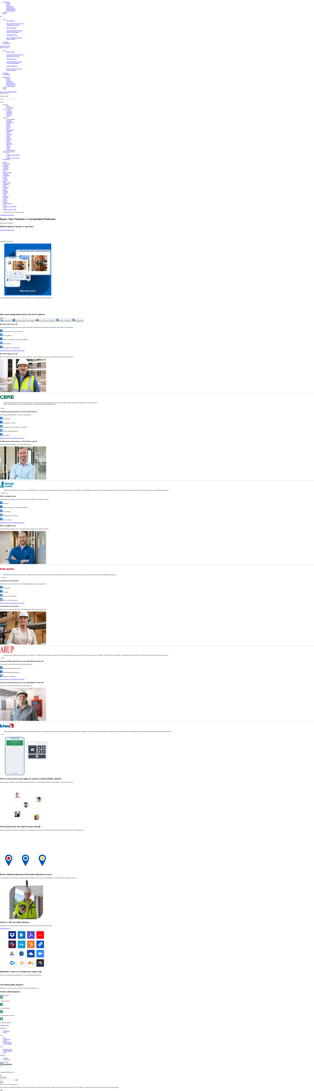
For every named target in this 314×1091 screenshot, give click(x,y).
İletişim (8, 3)
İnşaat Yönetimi (15, 23)
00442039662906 (12, 92)
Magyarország (10, 129)
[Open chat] (1, 1082)
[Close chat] (5, 1077)
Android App (6, 1059)
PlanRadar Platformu (14, 37)
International (6, 159)
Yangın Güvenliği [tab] (79, 321)
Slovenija (9, 144)
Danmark (9, 121)
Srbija (8, 141)
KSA (8, 153)
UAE (8, 156)
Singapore (9, 115)
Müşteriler (6, 42)
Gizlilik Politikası (7, 1051)
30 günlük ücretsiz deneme (7, 215)
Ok (1, 1090)
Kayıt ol (2, 46)
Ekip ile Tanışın (11, 8)
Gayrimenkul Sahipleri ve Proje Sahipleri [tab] (24, 321)
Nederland (9, 131)
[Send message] (16, 1080)
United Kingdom (11, 150)
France (8, 125)
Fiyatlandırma (6, 43)
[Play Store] (6, 238)
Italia (8, 128)
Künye (5, 1052)
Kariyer (8, 5)
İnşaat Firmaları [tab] (7, 321)
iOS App (5, 1058)
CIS (8, 116)
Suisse (8, 146)
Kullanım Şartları (7, 1049)
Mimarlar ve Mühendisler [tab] (65, 321)
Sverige (8, 147)
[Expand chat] (1, 1077)
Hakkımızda (6, 2)
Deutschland (10, 122)
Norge (8, 132)
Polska (8, 137)
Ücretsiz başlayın (4, 995)
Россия (8, 135)
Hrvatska (9, 127)
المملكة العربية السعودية (13, 155)
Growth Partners (11, 11)
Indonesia (9, 113)
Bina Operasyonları (14, 30)
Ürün (4, 19)
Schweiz (9, 140)
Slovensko (9, 143)
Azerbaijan (9, 112)
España (8, 124)
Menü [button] (8, 46)
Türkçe (8, 149)
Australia (9, 110)
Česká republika (11, 119)
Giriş (4, 13)
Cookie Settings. (114, 1087)
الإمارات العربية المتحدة (13, 158)
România (9, 138)
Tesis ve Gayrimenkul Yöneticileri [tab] (46, 321)
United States (10, 107)
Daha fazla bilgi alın (5, 350)
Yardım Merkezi (7, 1044)
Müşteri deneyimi (11, 9)
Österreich (9, 134)
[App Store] (6, 234)
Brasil (8, 106)
